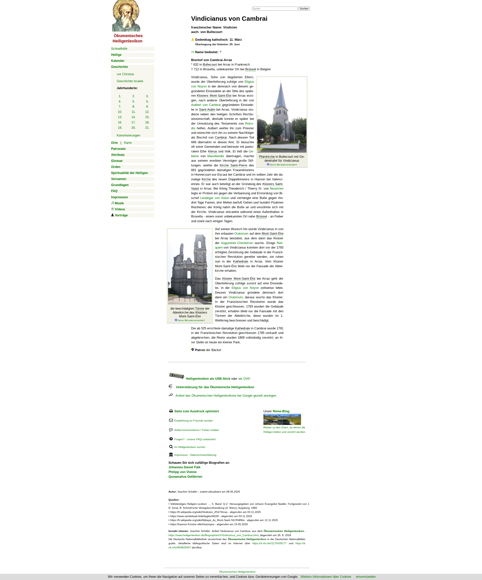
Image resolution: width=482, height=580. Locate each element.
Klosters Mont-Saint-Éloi (214, 95)
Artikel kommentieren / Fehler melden (196, 430)
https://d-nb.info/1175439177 (269, 543)
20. (133, 127)
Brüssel (250, 69)
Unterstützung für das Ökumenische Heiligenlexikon (213, 387)
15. (147, 117)
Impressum (181, 454)
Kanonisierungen (128, 135)
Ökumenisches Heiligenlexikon (237, 571)
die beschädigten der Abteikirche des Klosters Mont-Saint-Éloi (190, 312)
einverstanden (366, 576)
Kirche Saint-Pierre (233, 165)
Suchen (304, 8)
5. (133, 101)
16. (120, 122)
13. (120, 117)
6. (147, 101)
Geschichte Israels (130, 81)
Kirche (206, 179)
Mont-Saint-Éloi (272, 233)
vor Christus (125, 74)
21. (147, 127)
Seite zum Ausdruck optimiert (196, 411)
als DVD (244, 378)
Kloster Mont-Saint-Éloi (238, 278)
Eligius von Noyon (245, 288)
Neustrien (276, 188)
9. (147, 106)
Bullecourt (210, 64)
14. (133, 117)
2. (133, 96)
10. (120, 112)
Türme (199, 308)
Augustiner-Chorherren (237, 243)
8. (133, 106)
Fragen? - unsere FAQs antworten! (195, 439)
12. (147, 112)
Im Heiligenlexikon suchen (189, 446)
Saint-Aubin (207, 109)
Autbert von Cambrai (206, 105)
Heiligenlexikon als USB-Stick (207, 378)
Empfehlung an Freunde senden (193, 420)
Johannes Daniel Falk (184, 467)
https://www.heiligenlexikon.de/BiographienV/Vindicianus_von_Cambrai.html (214, 535)
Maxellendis (215, 156)
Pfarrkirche (267, 156)
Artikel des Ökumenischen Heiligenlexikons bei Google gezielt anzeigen (224, 395)
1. (120, 96)
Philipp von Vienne (183, 472)
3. (147, 96)
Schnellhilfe (119, 49)
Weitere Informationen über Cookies (326, 576)
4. (120, 101)
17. (133, 122)
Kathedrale (240, 261)
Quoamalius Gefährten (185, 476)
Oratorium (241, 233)
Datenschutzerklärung (203, 454)
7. (120, 106)
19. (120, 127)
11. (134, 112)
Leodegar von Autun (214, 198)
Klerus (212, 151)
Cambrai (221, 137)
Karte (128, 143)
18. (147, 122)
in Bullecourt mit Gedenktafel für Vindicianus (282, 158)
